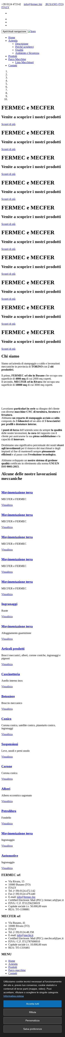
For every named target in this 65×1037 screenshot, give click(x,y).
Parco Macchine (17, 59)
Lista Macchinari (24, 62)
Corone (6, 766)
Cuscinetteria (10, 674)
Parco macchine (17, 970)
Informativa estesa (13, 996)
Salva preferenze (32, 1029)
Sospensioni (9, 744)
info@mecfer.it (25, 935)
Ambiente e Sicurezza (27, 53)
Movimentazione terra (17, 492)
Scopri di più (8, 124)
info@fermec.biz (33, 4)
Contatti (12, 65)
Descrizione (21, 43)
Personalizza (32, 1020)
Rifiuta (32, 1012)
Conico (6, 719)
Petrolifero (8, 811)
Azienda (13, 40)
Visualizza (7, 505)
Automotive (9, 855)
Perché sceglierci (24, 46)
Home (11, 37)
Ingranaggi (9, 604)
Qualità (19, 49)
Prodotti (12, 56)
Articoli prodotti (12, 648)
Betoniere (8, 696)
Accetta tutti (32, 1003)
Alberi (5, 789)
